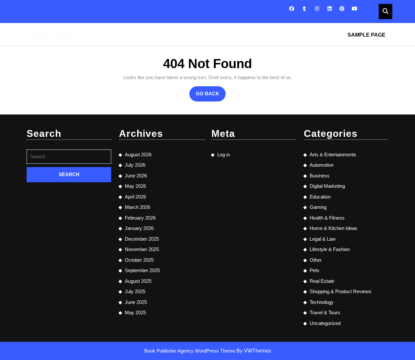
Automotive (322, 165)
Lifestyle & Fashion (330, 249)
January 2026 (139, 228)
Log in (223, 154)
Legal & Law (323, 239)
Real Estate (322, 281)
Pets (314, 270)
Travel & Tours (325, 312)
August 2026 (138, 154)
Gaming (318, 207)
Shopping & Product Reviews (341, 291)
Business (319, 175)
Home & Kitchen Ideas (333, 228)
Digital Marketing (327, 186)
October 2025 (139, 260)
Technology (322, 302)
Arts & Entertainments (333, 154)
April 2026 (135, 196)
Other (316, 260)
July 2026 (135, 165)
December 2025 (142, 239)
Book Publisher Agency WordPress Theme (190, 351)
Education (320, 196)
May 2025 (135, 312)
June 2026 (136, 175)
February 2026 (140, 218)
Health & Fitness (327, 218)
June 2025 (136, 302)
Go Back (211, 96)
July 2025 (135, 291)
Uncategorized (325, 323)
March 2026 (137, 207)
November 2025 (142, 249)
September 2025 (142, 270)
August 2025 (138, 281)
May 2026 (135, 186)
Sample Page (366, 35)
